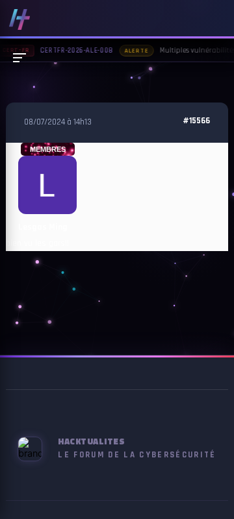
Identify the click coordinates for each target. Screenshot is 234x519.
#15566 (196, 121)
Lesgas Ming (43, 227)
